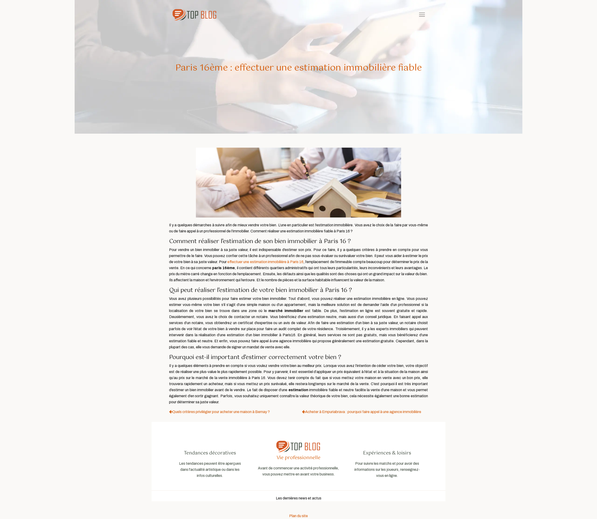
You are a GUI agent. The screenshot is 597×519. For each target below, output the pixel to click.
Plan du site (298, 516)
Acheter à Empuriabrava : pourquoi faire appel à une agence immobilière (363, 412)
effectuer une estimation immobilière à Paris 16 (265, 262)
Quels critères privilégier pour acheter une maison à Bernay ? (221, 412)
